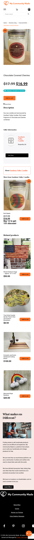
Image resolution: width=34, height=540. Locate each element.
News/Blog (17, 505)
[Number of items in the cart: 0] (17, 9)
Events (17, 509)
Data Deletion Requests (17, 516)
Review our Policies (17, 512)
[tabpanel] (17, 47)
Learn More (8, 487)
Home (5, 23)
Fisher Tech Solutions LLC (25, 537)
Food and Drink (23, 23)
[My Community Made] (17, 3)
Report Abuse (7, 104)
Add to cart (9, 98)
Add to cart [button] (25, 219)
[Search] (28, 14)
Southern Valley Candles (19, 170)
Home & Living (13, 23)
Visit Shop (11, 155)
